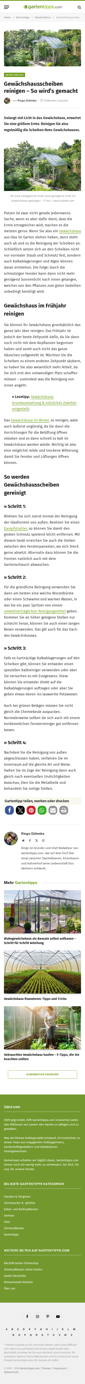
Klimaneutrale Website (18, 1282)
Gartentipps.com (30, 1368)
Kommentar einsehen (42, 1074)
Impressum (59, 1368)
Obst (7, 1222)
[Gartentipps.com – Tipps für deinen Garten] (42, 7)
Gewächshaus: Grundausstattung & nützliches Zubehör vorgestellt (44, 403)
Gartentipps (11, 1234)
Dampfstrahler (15, 528)
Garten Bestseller (15, 1276)
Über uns (9, 1288)
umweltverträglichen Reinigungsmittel (35, 611)
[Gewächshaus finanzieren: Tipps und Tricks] (42, 972)
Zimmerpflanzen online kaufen (23, 1269)
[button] (9, 810)
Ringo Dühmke (27, 100)
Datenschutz (11, 1372)
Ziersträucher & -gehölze (19, 1203)
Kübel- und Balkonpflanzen (21, 1209)
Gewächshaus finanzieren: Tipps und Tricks (35, 999)
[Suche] (79, 7)
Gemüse (9, 1215)
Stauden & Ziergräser (17, 1196)
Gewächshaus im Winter (30, 420)
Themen (46, 1368)
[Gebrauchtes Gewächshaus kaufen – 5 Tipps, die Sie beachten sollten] (42, 1027)
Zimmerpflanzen (14, 1228)
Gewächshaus (15, 75)
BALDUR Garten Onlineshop (21, 1263)
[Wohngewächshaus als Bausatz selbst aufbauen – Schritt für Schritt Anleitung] (42, 911)
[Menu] (6, 7)
